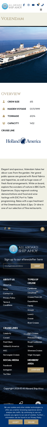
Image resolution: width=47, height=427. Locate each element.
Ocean (30, 318)
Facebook (7, 365)
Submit (37, 266)
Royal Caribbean (35, 342)
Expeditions (33, 301)
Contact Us (8, 293)
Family (30, 305)
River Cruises (33, 322)
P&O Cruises (33, 333)
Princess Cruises (35, 337)
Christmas (32, 292)
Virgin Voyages (34, 355)
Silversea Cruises (35, 350)
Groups (31, 310)
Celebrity (7, 333)
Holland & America (11, 346)
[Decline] (44, 415)
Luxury (30, 314)
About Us (7, 285)
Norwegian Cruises (11, 355)
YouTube (7, 374)
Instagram (7, 369)
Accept (16, 422)
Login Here (35, 370)
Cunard (6, 337)
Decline (31, 422)
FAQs (5, 289)
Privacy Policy (9, 297)
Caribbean (32, 288)
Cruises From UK (35, 297)
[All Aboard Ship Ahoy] (12, 6)
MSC (5, 350)
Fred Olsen (8, 342)
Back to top (32, 229)
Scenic (30, 346)
